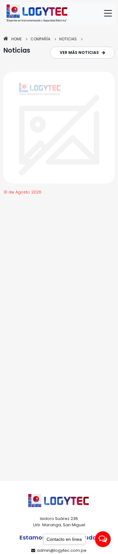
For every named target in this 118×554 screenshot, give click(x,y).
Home (16, 39)
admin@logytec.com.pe (62, 550)
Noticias (68, 39)
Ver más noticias (79, 52)
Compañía (40, 39)
